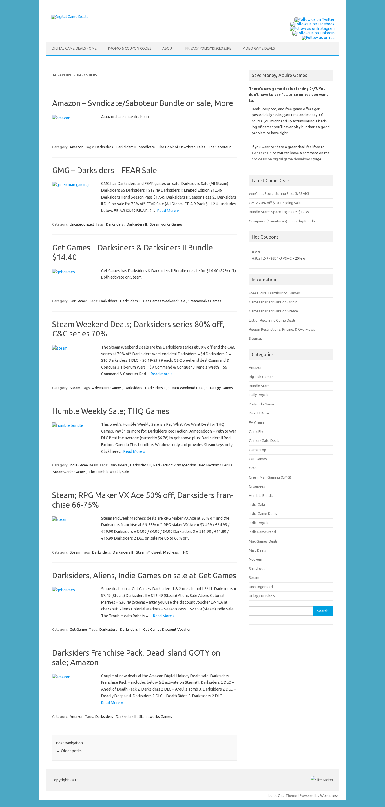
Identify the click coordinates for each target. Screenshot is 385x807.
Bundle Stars (259, 386)
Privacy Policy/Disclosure (208, 48)
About (168, 48)
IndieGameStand (262, 532)
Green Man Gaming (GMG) (270, 477)
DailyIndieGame (261, 404)
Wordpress (329, 795)
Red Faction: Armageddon (174, 465)
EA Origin (256, 422)
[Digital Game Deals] (69, 16)
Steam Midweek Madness (157, 552)
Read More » (168, 210)
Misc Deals (257, 550)
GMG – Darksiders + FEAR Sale (104, 170)
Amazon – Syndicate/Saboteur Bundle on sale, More (142, 103)
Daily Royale (259, 395)
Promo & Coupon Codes (129, 48)
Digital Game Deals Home (74, 48)
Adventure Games (107, 388)
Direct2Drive (259, 413)
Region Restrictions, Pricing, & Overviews (282, 329)
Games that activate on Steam (273, 311)
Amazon (76, 147)
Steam (75, 388)
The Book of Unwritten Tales (181, 147)
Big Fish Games (261, 377)
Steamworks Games (166, 224)
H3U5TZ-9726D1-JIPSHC (272, 258)
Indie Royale (259, 523)
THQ (185, 552)
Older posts (69, 751)
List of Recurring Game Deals (272, 320)
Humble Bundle (261, 495)
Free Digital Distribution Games (274, 293)
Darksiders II (126, 147)
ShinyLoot (257, 568)
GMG (256, 252)
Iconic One (276, 795)
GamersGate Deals (264, 440)
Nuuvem (255, 559)
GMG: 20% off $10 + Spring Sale (275, 203)
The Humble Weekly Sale (108, 472)
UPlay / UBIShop (262, 596)
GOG (253, 468)
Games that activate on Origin (273, 302)
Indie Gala (257, 504)
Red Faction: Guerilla (215, 465)
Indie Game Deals (84, 465)
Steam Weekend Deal (185, 388)
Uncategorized (82, 224)
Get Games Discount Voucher (167, 629)
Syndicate (147, 147)
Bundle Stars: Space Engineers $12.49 (279, 212)
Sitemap (255, 338)
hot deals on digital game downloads (282, 159)
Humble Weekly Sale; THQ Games (110, 411)
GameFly (256, 431)
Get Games (79, 301)
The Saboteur (219, 147)
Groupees (257, 486)
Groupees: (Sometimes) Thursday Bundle (282, 221)
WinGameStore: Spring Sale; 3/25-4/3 (279, 193)
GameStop (257, 450)
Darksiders (104, 147)
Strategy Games (219, 388)
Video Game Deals (259, 48)
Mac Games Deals (263, 541)
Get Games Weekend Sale (164, 301)
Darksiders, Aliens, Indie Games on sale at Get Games (144, 575)
